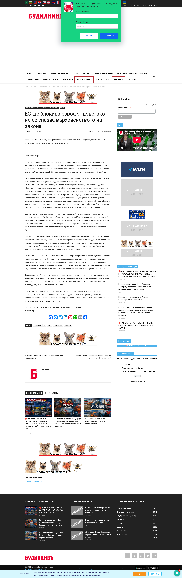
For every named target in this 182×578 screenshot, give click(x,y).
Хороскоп (68, 79)
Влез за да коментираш (34, 481)
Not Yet (89, 36)
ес (44, 325)
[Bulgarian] (31, 2)
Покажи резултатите (137, 381)
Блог (108, 79)
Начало (30, 73)
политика (68, 325)
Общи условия (126, 569)
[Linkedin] (35, 5)
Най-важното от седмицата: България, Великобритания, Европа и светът (95, 421)
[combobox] (80, 26)
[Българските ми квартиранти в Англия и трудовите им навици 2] (77, 510)
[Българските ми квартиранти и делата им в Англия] (77, 523)
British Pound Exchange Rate (138, 346)
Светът (85, 73)
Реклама (118, 79)
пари (49, 325)
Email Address (124, 108)
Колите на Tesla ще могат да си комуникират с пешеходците (45, 356)
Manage (155, 574)
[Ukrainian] (124, 2)
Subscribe (109, 36)
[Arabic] (26, 2)
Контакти (131, 79)
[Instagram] (31, 5)
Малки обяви (83, 79)
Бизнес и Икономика (103, 73)
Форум (98, 79)
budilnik (30, 131)
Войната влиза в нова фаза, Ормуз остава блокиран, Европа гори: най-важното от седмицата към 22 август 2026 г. (135, 286)
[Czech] (44, 2)
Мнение (46, 79)
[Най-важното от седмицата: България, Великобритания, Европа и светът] (97, 407)
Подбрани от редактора (127, 515)
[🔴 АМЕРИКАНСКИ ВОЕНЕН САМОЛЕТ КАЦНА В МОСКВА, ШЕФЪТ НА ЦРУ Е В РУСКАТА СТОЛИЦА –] (38, 407)
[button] (154, 77)
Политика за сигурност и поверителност (94, 569)
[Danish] (48, 2)
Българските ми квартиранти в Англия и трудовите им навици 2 (97, 510)
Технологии (33, 79)
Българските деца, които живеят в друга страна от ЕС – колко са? (93, 356)
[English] (53, 2)
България (42, 73)
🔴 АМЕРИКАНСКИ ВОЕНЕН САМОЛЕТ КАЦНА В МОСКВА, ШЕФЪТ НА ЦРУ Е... (51, 510)
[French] (57, 2)
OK (140, 574)
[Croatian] (39, 2)
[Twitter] (39, 5)
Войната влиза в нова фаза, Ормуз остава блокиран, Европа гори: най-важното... (51, 522)
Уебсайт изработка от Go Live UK (37, 569)
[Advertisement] (91, 41)
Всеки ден (126, 364)
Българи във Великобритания (132, 73)
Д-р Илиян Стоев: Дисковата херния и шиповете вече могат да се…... (98, 534)
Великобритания (59, 73)
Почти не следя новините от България (138, 372)
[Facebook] (27, 5)
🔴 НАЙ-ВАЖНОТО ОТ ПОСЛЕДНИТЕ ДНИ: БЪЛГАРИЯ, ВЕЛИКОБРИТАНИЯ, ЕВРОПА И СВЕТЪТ (135, 325)
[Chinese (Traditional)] (35, 2)
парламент (58, 325)
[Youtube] (43, 5)
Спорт (56, 79)
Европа (74, 73)
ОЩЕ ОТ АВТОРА (52, 393)
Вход (144, 5)
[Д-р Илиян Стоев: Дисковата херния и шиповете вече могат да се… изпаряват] (77, 535)
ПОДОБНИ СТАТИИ (34, 393)
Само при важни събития (132, 368)
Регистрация (152, 5)
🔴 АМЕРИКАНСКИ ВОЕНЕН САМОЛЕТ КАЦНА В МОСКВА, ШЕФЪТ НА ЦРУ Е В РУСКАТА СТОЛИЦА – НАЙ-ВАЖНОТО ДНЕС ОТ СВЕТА (38, 424)
